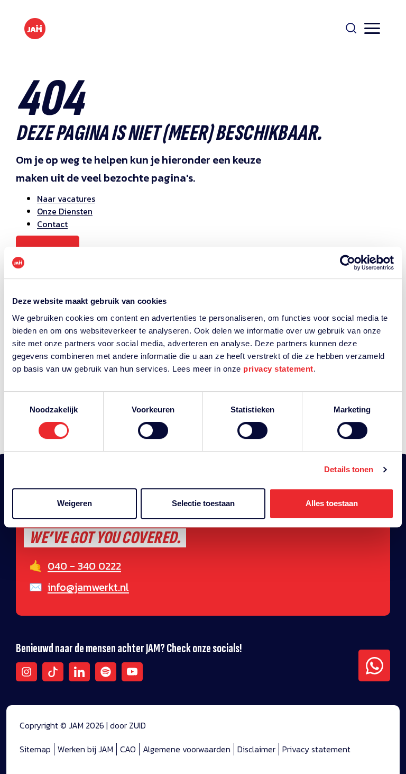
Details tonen (348, 469)
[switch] (153, 437)
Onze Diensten (65, 211)
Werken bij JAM (85, 749)
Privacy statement (316, 749)
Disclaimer (256, 749)
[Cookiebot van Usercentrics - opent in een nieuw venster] (347, 263)
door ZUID (128, 725)
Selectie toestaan (203, 503)
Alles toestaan (332, 503)
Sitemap (35, 749)
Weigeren (74, 503)
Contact (52, 224)
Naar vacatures (66, 198)
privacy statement (278, 368)
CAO (128, 749)
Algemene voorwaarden (186, 749)
